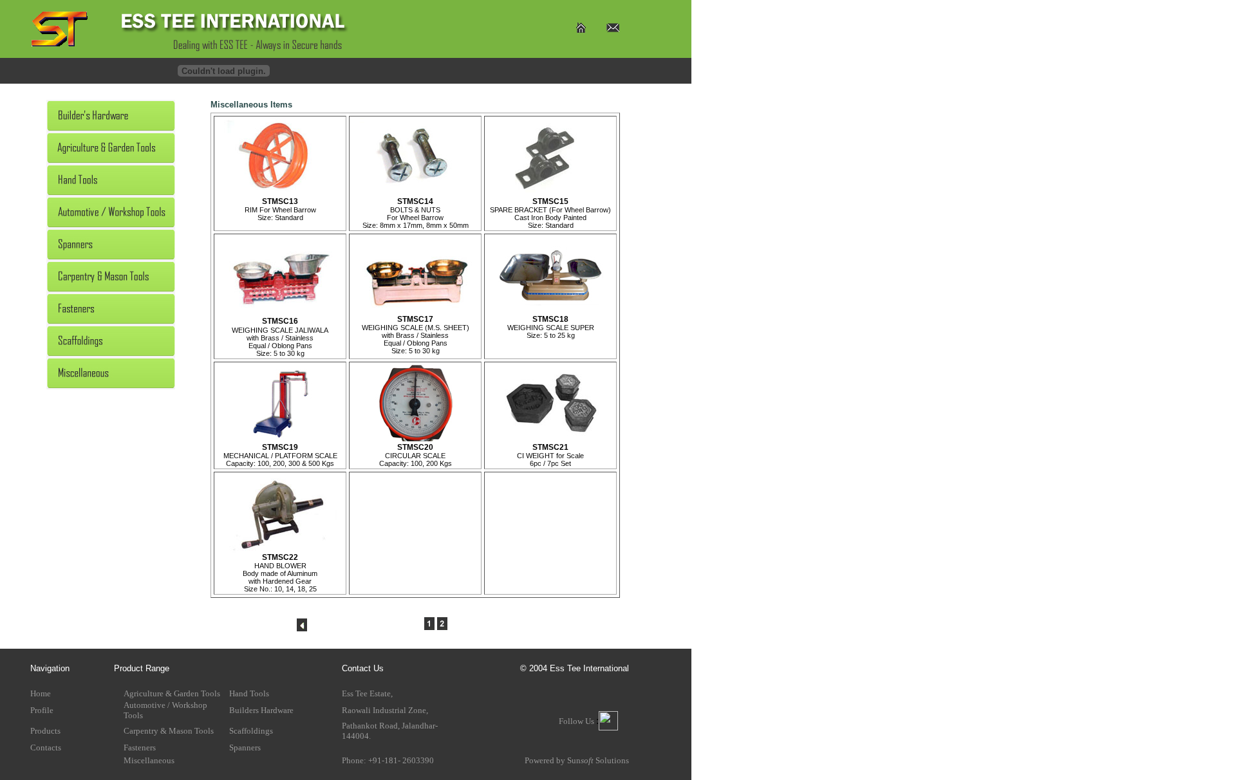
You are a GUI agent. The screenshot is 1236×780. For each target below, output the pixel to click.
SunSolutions (598, 760)
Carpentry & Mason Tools (169, 731)
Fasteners (140, 747)
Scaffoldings (251, 731)
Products (45, 731)
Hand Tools (249, 693)
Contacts (45, 747)
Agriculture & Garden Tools (172, 693)
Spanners (245, 747)
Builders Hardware (261, 710)
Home (40, 693)
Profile (41, 710)
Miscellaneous (149, 760)
